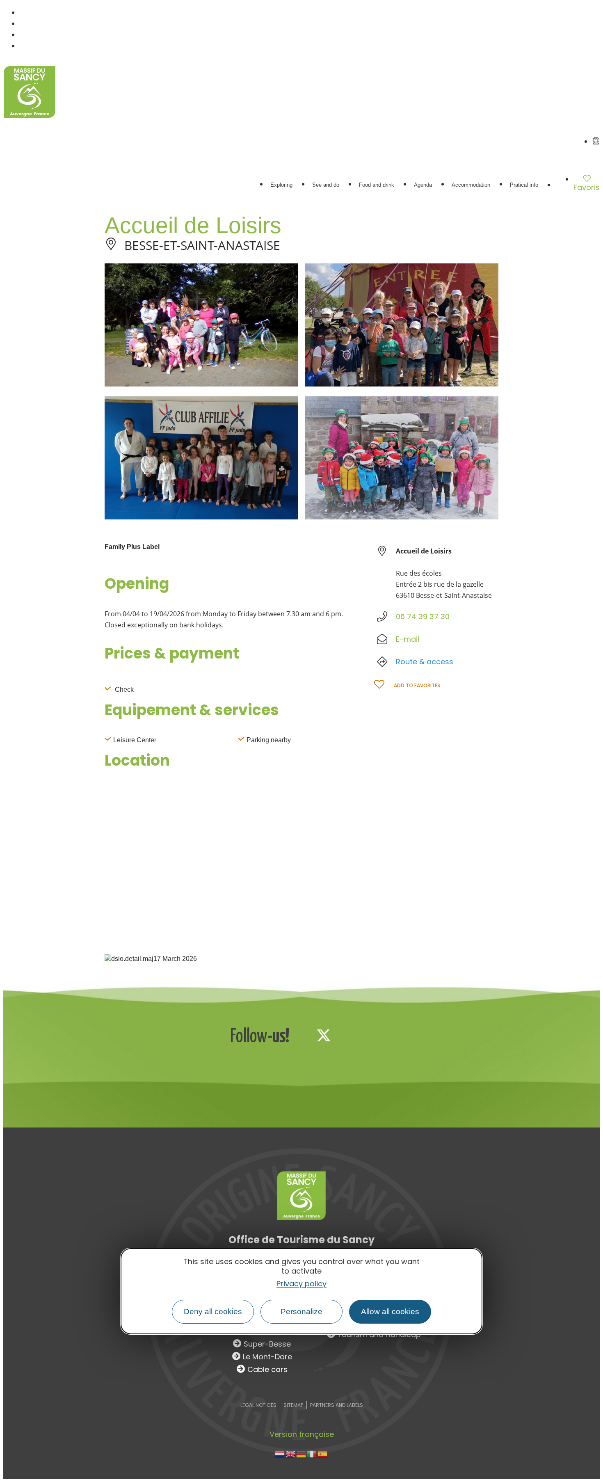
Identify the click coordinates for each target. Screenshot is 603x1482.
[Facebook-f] (296, 1035)
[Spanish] (322, 1453)
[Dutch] (280, 1453)
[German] (301, 1453)
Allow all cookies (390, 1312)
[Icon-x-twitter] (323, 1035)
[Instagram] (350, 1035)
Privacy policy (301, 1284)
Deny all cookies (213, 1312)
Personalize (301, 1312)
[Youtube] (377, 1035)
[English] (291, 1453)
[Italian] (312, 1453)
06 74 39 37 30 (423, 616)
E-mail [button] (407, 639)
